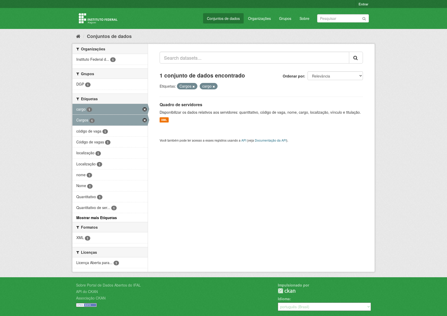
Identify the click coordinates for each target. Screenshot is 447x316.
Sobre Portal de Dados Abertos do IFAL (108, 285)
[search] (356, 58)
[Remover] (193, 86)
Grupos (285, 18)
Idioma (284, 298)
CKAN (286, 291)
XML (164, 120)
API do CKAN (87, 291)
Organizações (259, 18)
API (243, 140)
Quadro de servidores (181, 104)
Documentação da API (270, 140)
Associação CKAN (91, 297)
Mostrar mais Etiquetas (96, 217)
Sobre (304, 18)
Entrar (363, 4)
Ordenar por (293, 76)
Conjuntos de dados (223, 18)
